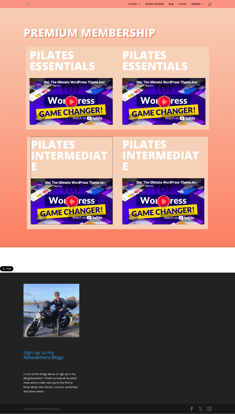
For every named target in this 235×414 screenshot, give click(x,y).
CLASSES (132, 4)
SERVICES (195, 4)
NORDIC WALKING (154, 4)
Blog (171, 4)
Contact (182, 4)
